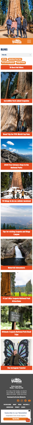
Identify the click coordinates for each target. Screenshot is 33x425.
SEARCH (23, 407)
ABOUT (14, 404)
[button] (27, 420)
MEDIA (19, 404)
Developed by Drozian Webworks (16, 397)
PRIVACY (17, 407)
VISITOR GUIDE (7, 404)
